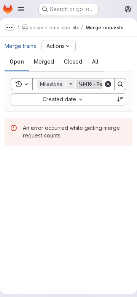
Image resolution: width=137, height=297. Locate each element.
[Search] (120, 84)
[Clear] (108, 84)
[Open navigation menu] (21, 9)
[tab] (17, 61)
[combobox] (62, 99)
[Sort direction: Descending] (120, 99)
